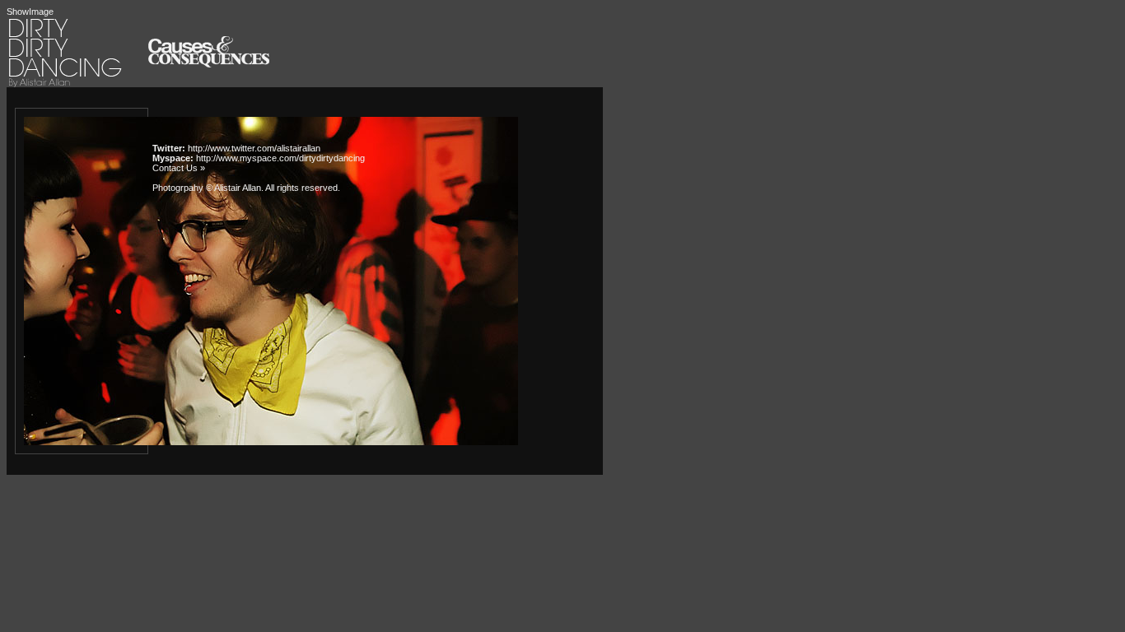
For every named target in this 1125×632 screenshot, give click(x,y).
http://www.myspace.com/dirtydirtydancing (280, 158)
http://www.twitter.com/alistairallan (254, 148)
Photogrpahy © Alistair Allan (206, 188)
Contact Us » (178, 168)
